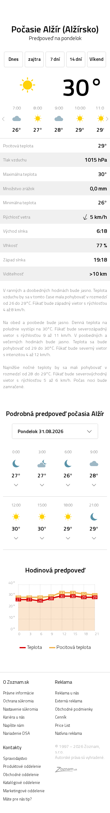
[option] (16, 119)
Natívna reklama (68, 733)
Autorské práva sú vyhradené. (80, 757)
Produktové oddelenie (22, 766)
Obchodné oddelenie (21, 774)
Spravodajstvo (15, 758)
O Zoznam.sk (16, 682)
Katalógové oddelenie (21, 782)
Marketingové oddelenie (24, 791)
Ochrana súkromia (18, 701)
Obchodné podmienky (74, 709)
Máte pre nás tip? (17, 799)
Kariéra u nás (13, 717)
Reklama (63, 682)
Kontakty (12, 747)
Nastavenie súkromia (20, 709)
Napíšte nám (13, 725)
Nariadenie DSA (16, 733)
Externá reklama (68, 701)
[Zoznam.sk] (66, 770)
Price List (62, 725)
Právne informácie (18, 693)
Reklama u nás (67, 693)
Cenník (60, 717)
